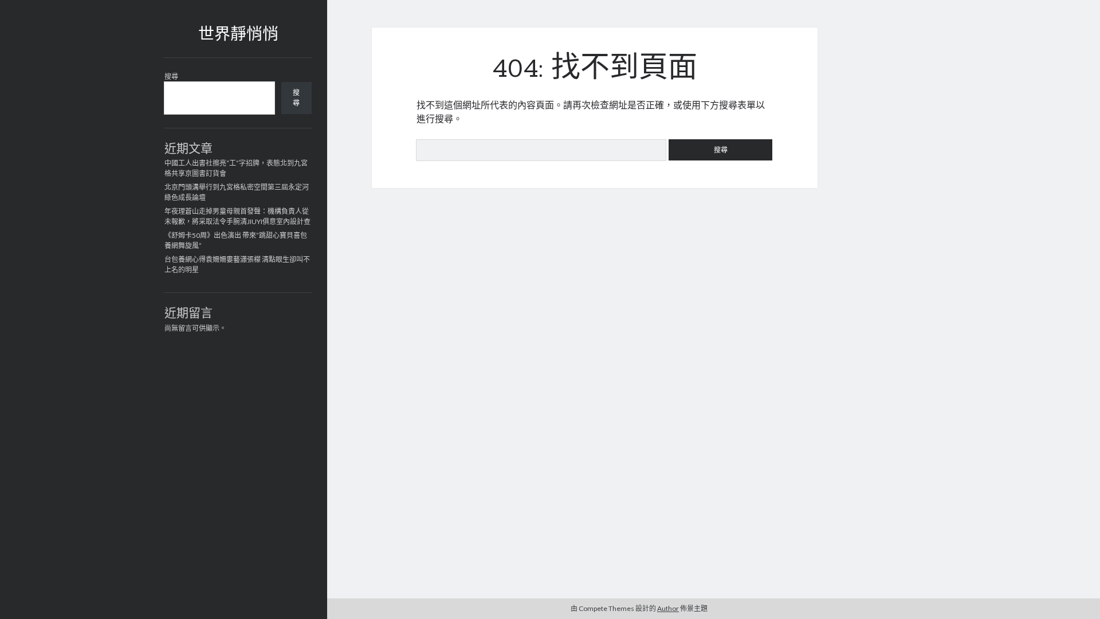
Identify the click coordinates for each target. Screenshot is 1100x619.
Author (668, 608)
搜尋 (171, 76)
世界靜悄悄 (238, 35)
